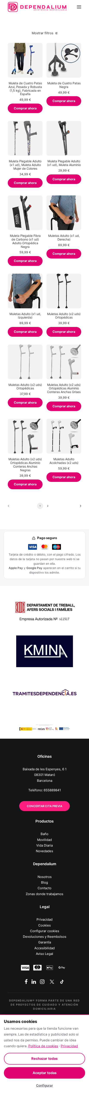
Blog (44, 882)
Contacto (44, 888)
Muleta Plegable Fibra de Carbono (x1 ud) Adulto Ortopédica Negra (25, 241)
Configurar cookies (44, 931)
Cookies (44, 925)
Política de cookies (43, 1046)
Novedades (44, 851)
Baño (44, 834)
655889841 (52, 790)
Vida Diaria (44, 845)
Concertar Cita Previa (44, 806)
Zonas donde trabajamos (44, 894)
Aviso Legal (44, 954)
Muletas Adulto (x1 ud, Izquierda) (25, 315)
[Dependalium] (37, 7)
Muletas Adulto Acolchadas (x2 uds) (63, 461)
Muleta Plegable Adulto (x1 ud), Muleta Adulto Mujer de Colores (25, 164)
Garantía (44, 942)
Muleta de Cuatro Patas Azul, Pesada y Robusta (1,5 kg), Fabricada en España (25, 88)
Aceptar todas (45, 1073)
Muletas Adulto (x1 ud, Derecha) (64, 237)
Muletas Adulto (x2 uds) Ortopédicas (64, 315)
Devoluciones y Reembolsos (44, 937)
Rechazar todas (44, 1058)
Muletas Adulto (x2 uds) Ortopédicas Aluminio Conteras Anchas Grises (64, 388)
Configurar (44, 1085)
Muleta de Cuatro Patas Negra (64, 85)
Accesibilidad (44, 948)
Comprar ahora (25, 108)
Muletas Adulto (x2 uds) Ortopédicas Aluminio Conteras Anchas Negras (25, 464)
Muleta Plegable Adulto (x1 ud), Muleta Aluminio (64, 163)
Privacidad (44, 919)
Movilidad (44, 840)
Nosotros (45, 877)
